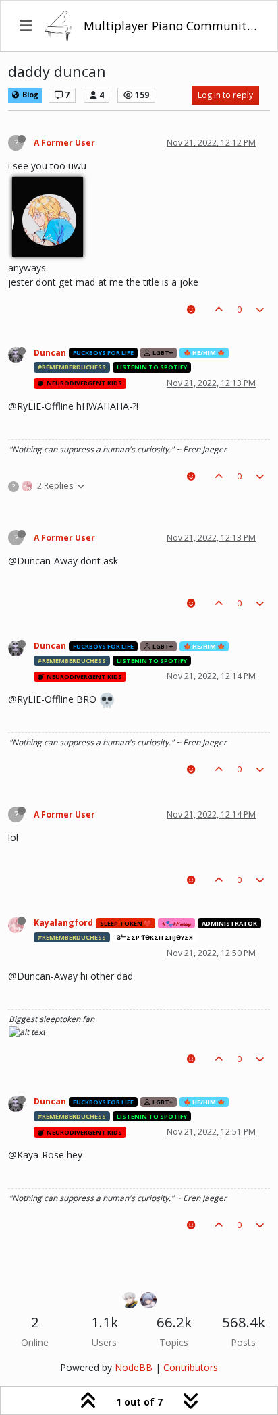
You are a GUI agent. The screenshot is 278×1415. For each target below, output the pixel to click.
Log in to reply (225, 95)
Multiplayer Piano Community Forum (171, 26)
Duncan (50, 352)
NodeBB (133, 1367)
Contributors (190, 1367)
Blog (29, 94)
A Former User (64, 143)
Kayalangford (63, 922)
